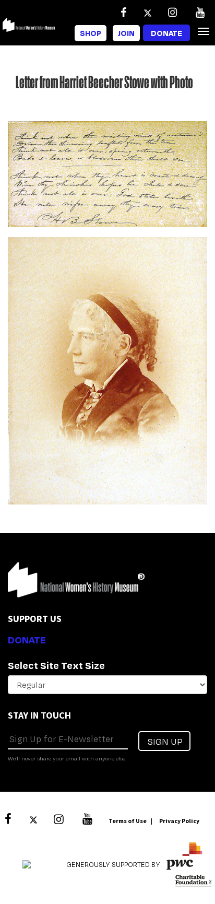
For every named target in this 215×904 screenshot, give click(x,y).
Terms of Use (128, 821)
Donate (166, 33)
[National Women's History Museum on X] (148, 12)
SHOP (90, 33)
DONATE (27, 640)
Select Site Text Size (56, 665)
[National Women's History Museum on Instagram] (172, 12)
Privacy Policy (179, 821)
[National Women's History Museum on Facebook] (123, 12)
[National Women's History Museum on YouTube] (200, 12)
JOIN (126, 33)
